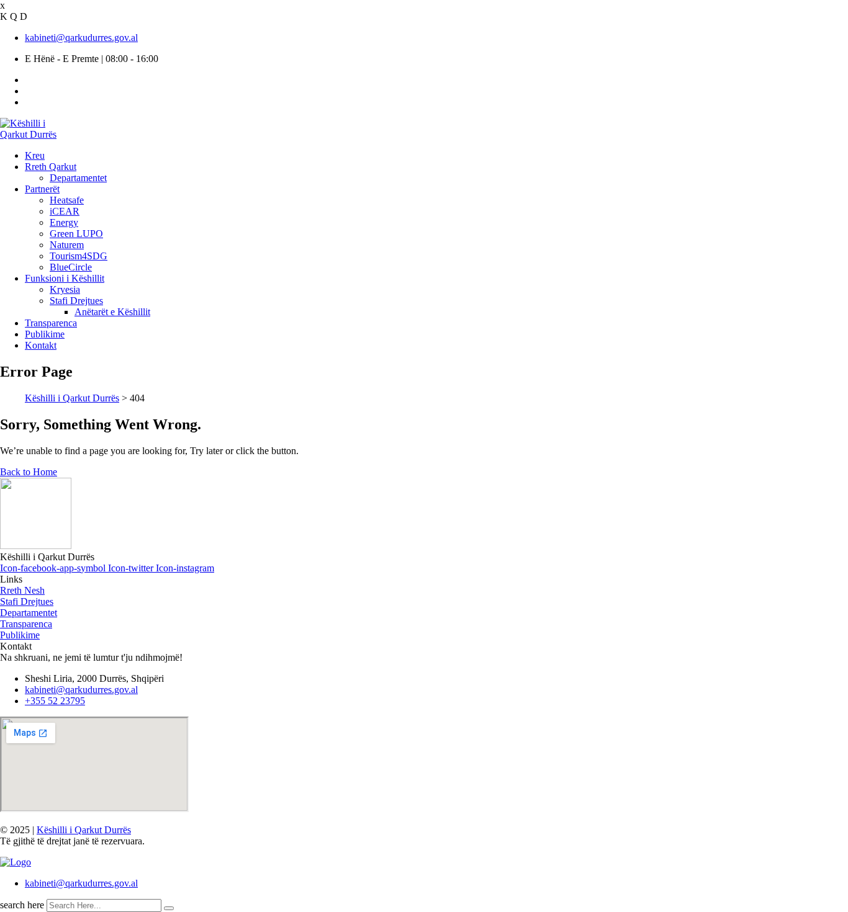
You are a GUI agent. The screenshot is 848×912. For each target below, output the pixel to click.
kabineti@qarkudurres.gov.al (81, 37)
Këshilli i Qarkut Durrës (84, 830)
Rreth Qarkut (50, 166)
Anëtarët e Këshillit (112, 311)
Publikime (45, 334)
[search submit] (169, 908)
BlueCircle (71, 267)
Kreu (35, 155)
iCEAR (64, 211)
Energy (64, 222)
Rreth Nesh (22, 590)
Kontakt (40, 345)
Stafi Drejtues (76, 300)
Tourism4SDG (78, 256)
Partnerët (42, 189)
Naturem (67, 244)
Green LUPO (76, 233)
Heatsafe (67, 200)
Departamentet (78, 177)
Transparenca (51, 323)
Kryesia (65, 289)
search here (22, 905)
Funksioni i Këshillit (64, 278)
